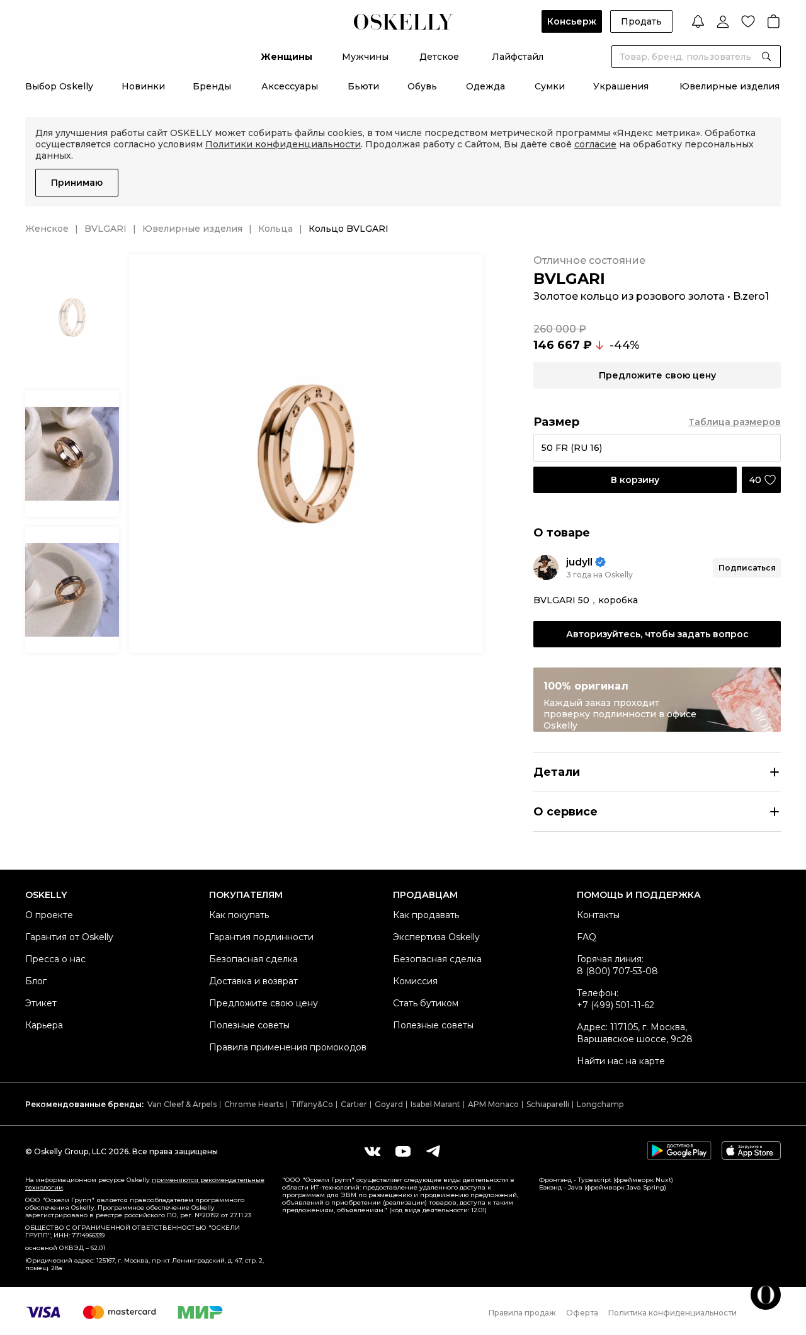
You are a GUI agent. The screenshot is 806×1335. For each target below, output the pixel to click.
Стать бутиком (425, 1003)
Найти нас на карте (621, 1061)
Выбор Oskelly (59, 86)
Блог (36, 981)
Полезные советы (249, 1025)
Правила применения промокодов (287, 1047)
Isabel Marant (435, 1104)
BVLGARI (105, 228)
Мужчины (365, 56)
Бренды (212, 86)
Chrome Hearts (253, 1104)
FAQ (586, 937)
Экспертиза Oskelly (436, 937)
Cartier (354, 1104)
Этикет (41, 1003)
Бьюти (363, 86)
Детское (439, 56)
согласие (595, 144)
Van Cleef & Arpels (182, 1104)
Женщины (286, 56)
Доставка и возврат (253, 981)
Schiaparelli (547, 1104)
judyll (579, 562)
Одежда (485, 86)
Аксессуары (289, 86)
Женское (47, 228)
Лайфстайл (517, 56)
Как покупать (239, 915)
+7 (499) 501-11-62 (615, 1005)
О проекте (49, 915)
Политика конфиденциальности (672, 1312)
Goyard (389, 1104)
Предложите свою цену (263, 1003)
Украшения (621, 86)
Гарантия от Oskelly (69, 937)
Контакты (598, 915)
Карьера (44, 1025)
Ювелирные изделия (729, 86)
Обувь (422, 86)
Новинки (143, 86)
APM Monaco (493, 1104)
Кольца (275, 228)
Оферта (582, 1312)
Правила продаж (522, 1312)
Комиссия (415, 981)
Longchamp (600, 1104)
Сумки (550, 86)
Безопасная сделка (253, 959)
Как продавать (426, 915)
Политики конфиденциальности (283, 144)
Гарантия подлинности (261, 937)
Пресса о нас (55, 959)
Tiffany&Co (312, 1104)
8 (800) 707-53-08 (617, 971)
